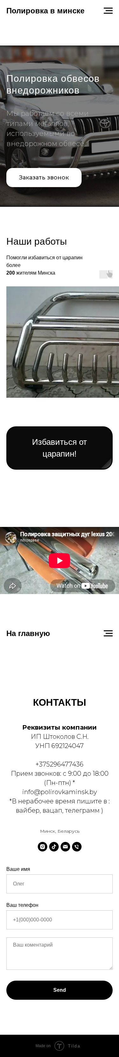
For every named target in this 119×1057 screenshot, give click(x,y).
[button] (44, 493)
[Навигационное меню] (108, 11)
